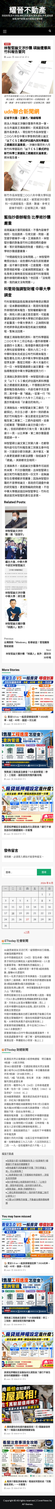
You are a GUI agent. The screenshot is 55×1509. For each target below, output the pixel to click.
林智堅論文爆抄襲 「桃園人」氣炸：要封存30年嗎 (28, 654)
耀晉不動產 (27, 10)
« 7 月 (26, 932)
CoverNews (43, 1500)
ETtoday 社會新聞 (16, 941)
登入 (20, 856)
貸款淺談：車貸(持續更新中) (21, 1189)
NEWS (7, 44)
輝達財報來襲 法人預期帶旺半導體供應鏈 (26, 1115)
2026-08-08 (18, 779)
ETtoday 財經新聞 (16, 1050)
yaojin (9, 57)
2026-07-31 (18, 834)
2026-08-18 (18, 724)
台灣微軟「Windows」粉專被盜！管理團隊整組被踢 (26, 642)
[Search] (50, 31)
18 (13, 913)
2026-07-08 (18, 1488)
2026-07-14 (18, 1434)
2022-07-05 (19, 57)
